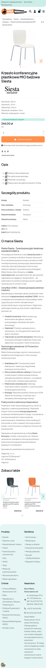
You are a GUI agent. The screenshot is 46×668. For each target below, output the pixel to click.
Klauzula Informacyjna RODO (11, 616)
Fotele (5, 548)
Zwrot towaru (28, 2)
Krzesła (5, 537)
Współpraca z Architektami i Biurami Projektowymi (11, 602)
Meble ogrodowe (10, 579)
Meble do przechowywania (9, 570)
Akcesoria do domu (10, 575)
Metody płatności (6, 5)
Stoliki (5, 561)
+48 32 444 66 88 (34, 608)
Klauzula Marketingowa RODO (12, 622)
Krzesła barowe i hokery (12, 544)
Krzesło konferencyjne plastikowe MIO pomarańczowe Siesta (33, 504)
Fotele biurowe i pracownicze (9, 553)
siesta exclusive (8, 155)
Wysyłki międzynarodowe (33, 556)
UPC (3, 229)
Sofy (4, 558)
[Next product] (43, 22)
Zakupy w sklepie (33, 544)
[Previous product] (42, 22)
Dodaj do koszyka (25, 139)
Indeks (4, 226)
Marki (5, 595)
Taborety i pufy (9, 540)
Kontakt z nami (8, 628)
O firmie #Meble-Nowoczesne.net (10, 590)
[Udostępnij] (2, 151)
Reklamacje (30, 540)
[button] (22, 515)
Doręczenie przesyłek (34, 548)
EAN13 (3, 232)
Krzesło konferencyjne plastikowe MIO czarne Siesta (11, 504)
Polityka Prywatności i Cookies (11, 609)
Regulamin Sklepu (33, 561)
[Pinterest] (8, 151)
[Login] (35, 11)
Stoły (5, 565)
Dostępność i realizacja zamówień (11, 2)
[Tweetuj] (5, 151)
